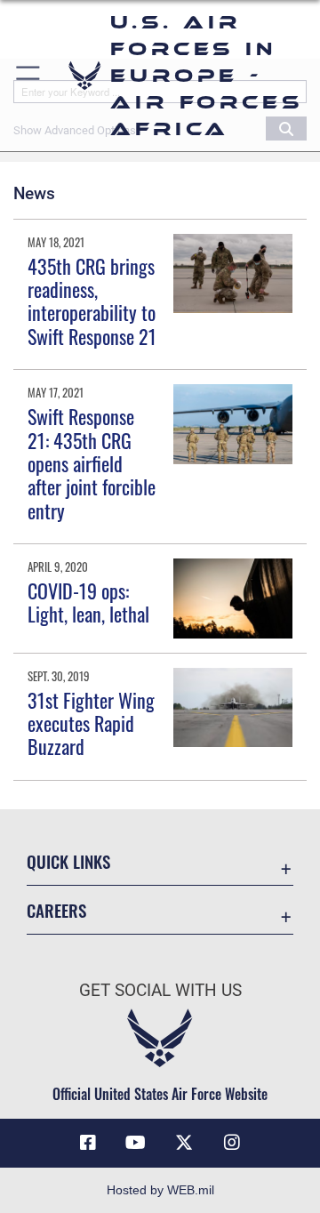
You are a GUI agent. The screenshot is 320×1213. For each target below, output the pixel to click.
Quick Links (68, 861)
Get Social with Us (160, 990)
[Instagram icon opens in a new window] (232, 1142)
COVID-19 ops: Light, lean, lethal (88, 602)
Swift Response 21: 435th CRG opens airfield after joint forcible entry (92, 463)
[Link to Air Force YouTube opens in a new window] (136, 1142)
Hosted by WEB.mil (160, 1190)
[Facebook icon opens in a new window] (88, 1142)
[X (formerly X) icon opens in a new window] (184, 1142)
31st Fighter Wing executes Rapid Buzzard (91, 723)
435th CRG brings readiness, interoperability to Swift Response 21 (92, 301)
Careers (56, 910)
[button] (29, 75)
